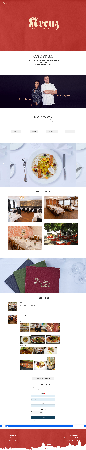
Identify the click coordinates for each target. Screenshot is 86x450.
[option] (43, 165)
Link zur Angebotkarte (46, 68)
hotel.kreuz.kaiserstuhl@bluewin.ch (15, 441)
